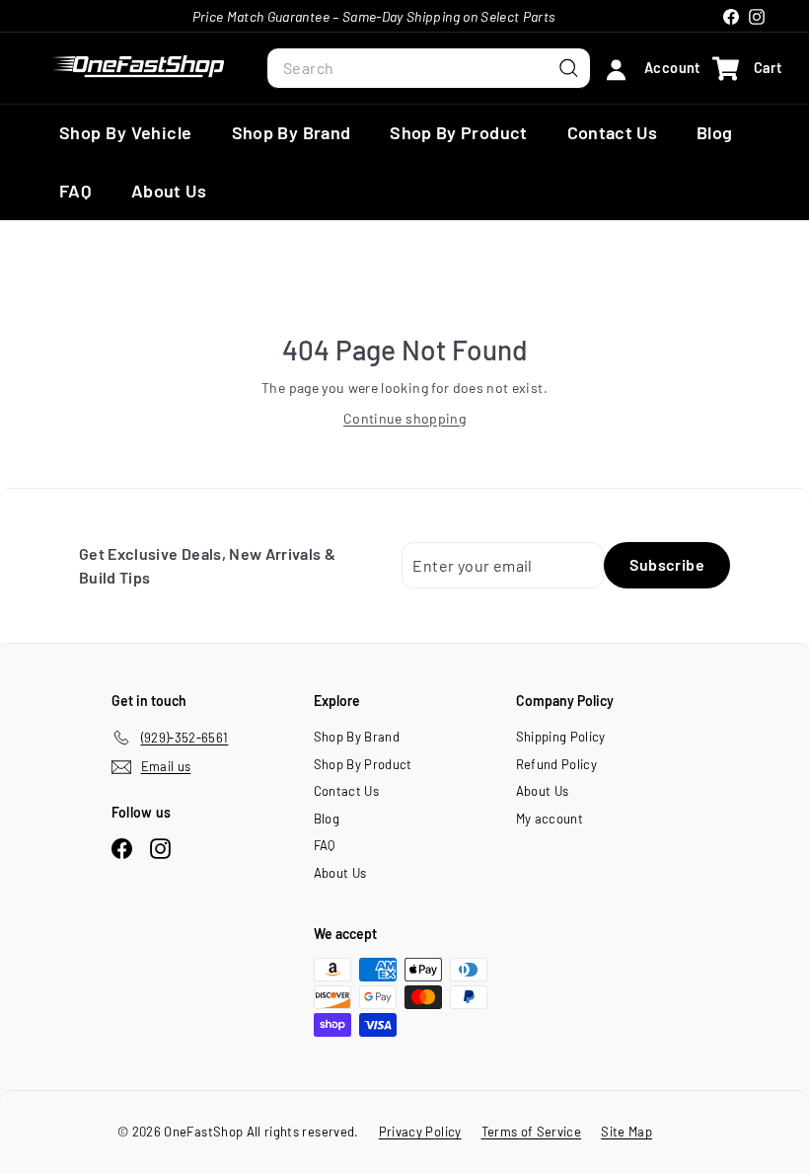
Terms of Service (531, 1131)
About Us (168, 190)
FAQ (75, 190)
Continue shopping (404, 418)
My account (550, 818)
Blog (714, 132)
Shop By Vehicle (125, 132)
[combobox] (428, 68)
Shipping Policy (561, 736)
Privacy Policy (420, 1131)
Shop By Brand (291, 132)
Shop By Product (458, 132)
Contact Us (612, 132)
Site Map (626, 1131)
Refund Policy (557, 764)
